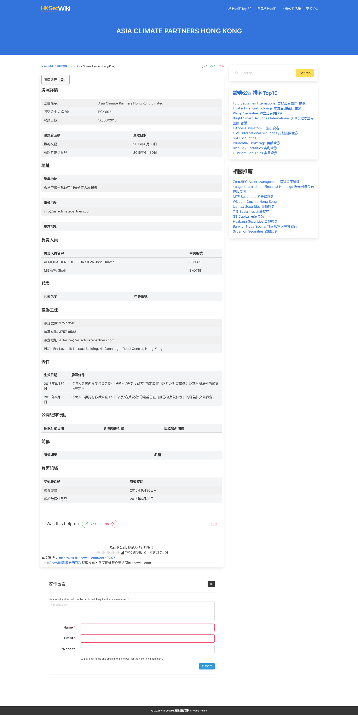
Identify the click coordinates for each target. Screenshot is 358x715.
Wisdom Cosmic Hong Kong (255, 201)
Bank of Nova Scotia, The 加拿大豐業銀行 (265, 226)
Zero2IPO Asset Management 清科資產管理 (266, 182)
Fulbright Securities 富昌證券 (255, 153)
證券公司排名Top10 (255, 93)
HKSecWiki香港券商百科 (63, 563)
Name (69, 627)
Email (70, 638)
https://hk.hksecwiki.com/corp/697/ (87, 558)
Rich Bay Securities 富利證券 (255, 148)
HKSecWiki (46, 66)
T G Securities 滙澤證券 (251, 211)
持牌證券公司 (64, 66)
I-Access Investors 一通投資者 (256, 128)
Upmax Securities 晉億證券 (254, 206)
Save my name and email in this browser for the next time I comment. (123, 658)
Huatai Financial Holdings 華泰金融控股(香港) (268, 108)
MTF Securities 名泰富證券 (253, 196)
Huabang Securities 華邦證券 (255, 221)
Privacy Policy (198, 710)
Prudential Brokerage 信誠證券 (256, 143)
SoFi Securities (244, 138)
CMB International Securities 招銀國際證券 (265, 133)
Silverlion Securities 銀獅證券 (255, 231)
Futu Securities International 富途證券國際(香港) (269, 103)
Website (69, 649)
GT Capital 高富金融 (248, 216)
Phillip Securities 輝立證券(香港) (257, 113)
